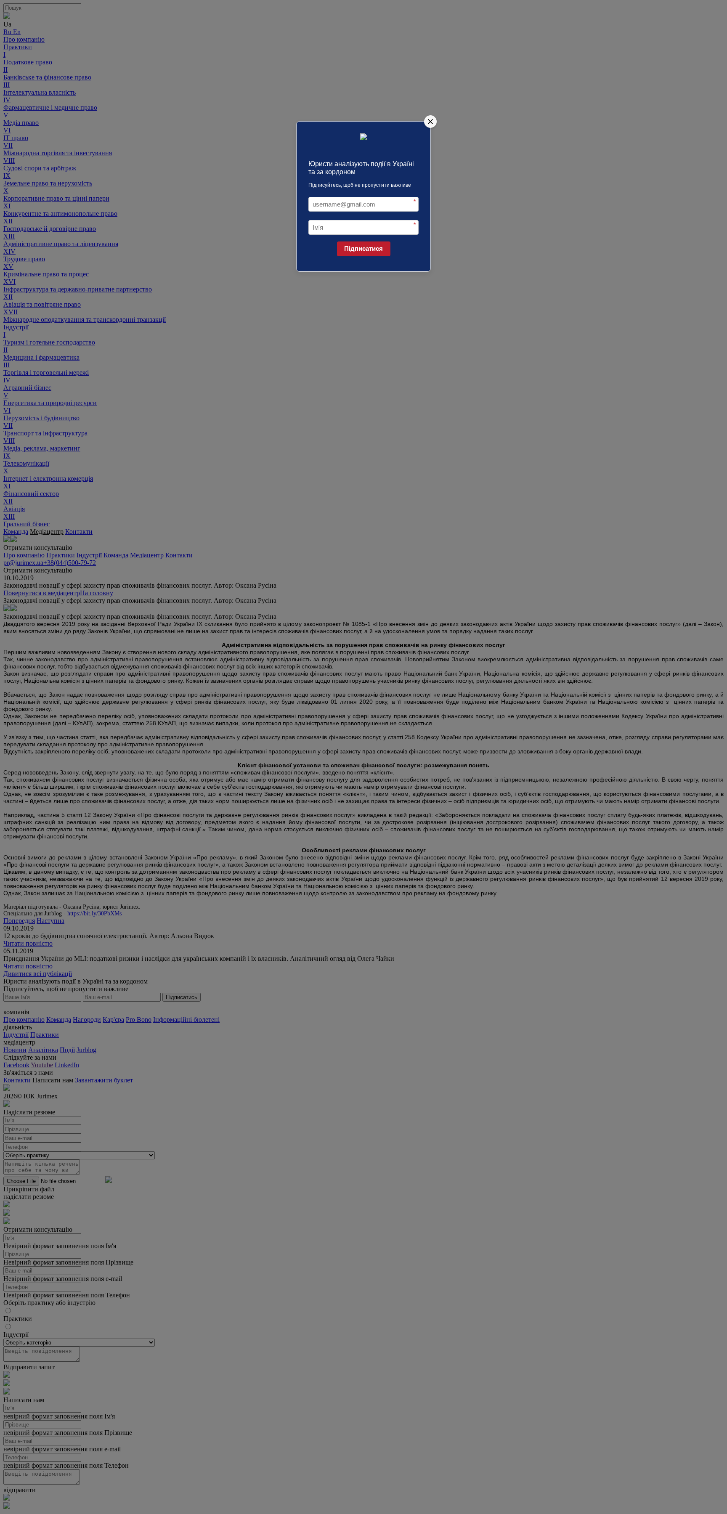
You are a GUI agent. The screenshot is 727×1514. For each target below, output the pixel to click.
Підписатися (363, 248)
